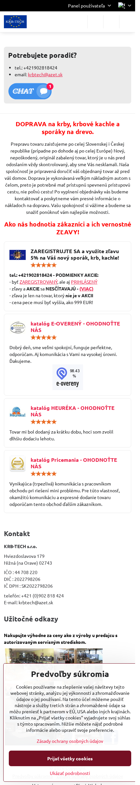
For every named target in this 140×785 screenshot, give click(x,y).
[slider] (44, 265)
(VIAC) (86, 288)
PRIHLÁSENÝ (84, 282)
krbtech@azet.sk (45, 74)
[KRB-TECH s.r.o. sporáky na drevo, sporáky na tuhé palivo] (67, 377)
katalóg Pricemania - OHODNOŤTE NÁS (74, 463)
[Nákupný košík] (111, 21)
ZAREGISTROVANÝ (38, 282)
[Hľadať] (95, 21)
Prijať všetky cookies (70, 758)
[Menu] (127, 21)
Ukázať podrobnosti (70, 773)
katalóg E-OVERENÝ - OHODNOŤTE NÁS (75, 326)
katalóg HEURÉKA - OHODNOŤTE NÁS (73, 411)
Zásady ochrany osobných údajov (70, 741)
